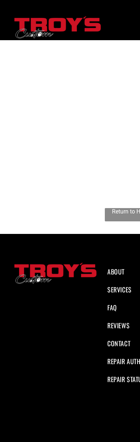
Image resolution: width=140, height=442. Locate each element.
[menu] (129, 20)
